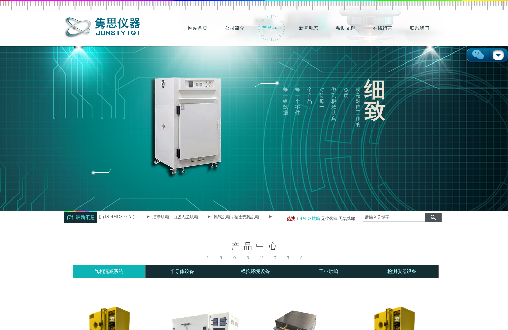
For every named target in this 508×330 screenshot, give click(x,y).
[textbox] (394, 217)
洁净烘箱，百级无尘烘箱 (171, 216)
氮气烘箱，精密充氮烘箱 (232, 216)
